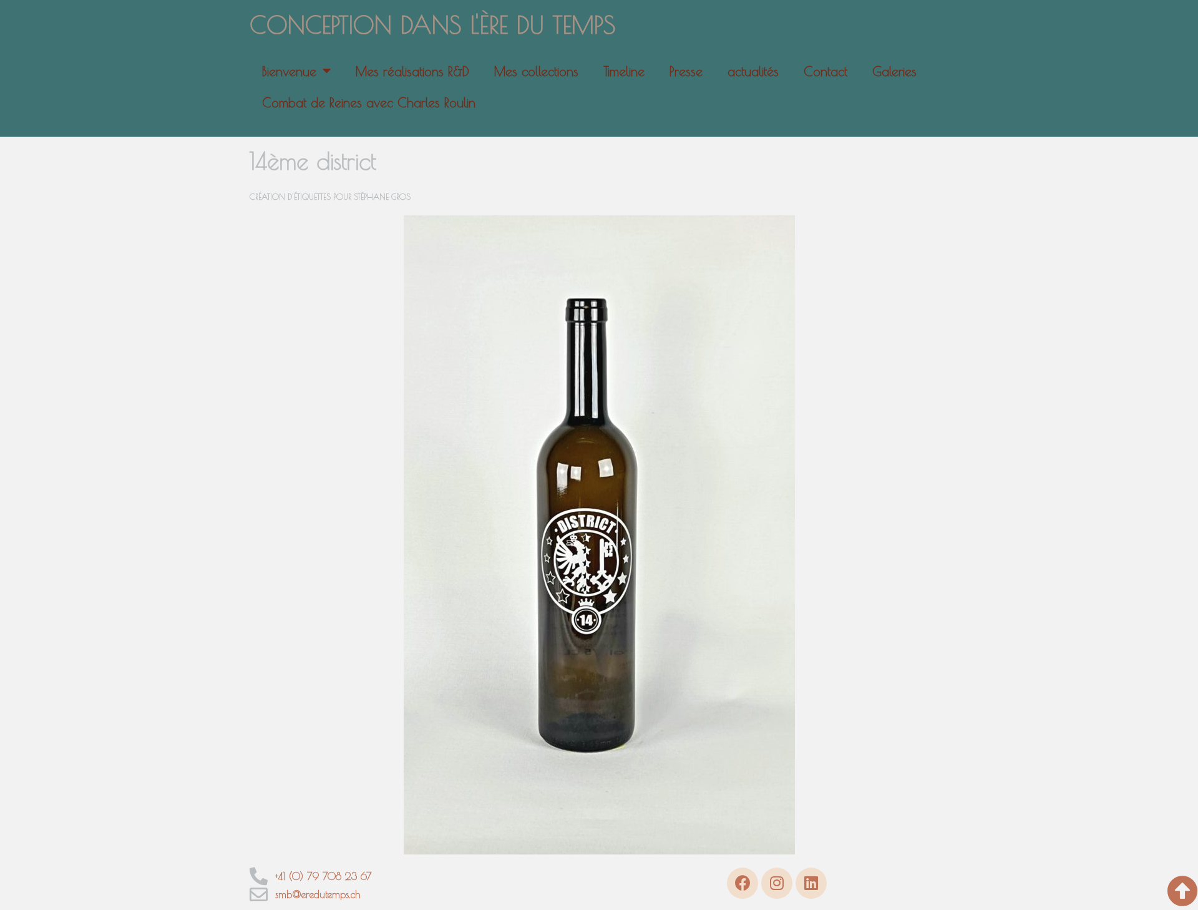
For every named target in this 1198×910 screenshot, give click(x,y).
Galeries (894, 71)
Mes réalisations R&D (412, 71)
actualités (753, 71)
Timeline (624, 71)
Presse (686, 71)
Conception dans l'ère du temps (433, 24)
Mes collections (536, 71)
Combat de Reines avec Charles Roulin (368, 102)
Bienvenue (289, 71)
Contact (825, 71)
